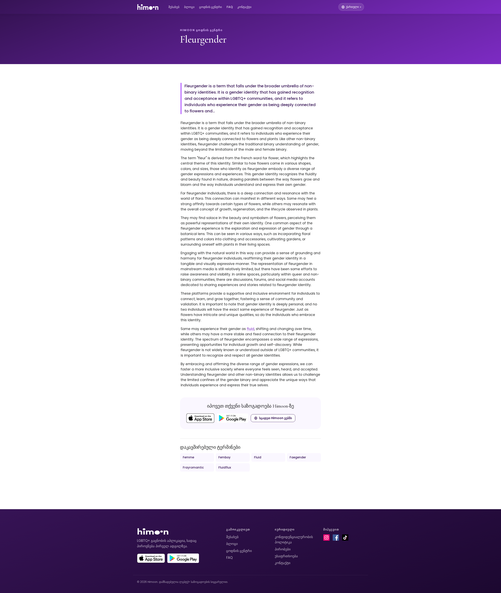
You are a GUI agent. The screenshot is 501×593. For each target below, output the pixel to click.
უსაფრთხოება (286, 556)
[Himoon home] (147, 7)
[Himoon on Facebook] (336, 537)
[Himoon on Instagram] (326, 537)
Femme (188, 457)
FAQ (230, 7)
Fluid (257, 457)
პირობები (283, 549)
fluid (250, 328)
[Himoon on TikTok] (345, 537)
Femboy (224, 457)
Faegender (298, 457)
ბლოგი (189, 7)
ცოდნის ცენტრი (210, 7)
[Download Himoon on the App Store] (200, 418)
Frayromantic (193, 467)
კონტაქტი (244, 7)
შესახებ (174, 7)
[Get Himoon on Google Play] (232, 418)
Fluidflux (224, 467)
